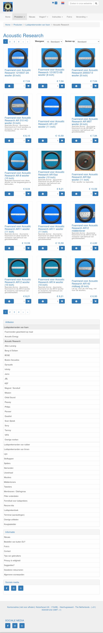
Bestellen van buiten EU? (14, 541)
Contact (7, 551)
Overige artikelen (11, 519)
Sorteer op (70, 41)
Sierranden (8, 468)
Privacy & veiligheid (12, 560)
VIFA (7, 435)
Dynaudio (9, 364)
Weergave (39, 41)
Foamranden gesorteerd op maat (19, 331)
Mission (8, 392)
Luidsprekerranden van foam (16, 327)
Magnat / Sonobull (12, 388)
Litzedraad (8, 472)
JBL (6, 378)
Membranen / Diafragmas (15, 491)
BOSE (7, 355)
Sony (7, 425)
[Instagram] (13, 588)
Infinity (7, 369)
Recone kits (9, 505)
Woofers (7, 477)
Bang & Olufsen (11, 350)
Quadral (8, 416)
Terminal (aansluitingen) (14, 514)
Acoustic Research (13, 341)
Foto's (6, 546)
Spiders (7, 463)
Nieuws (7, 537)
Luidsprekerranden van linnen (16, 449)
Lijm (6, 454)
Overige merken (11, 439)
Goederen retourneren (13, 569)
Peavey (8, 402)
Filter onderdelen (11, 496)
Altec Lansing (10, 345)
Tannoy (8, 430)
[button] (62, 2)
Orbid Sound (10, 397)
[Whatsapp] (20, 588)
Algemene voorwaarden (14, 574)
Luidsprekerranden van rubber (17, 444)
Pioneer (8, 411)
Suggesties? (9, 565)
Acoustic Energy (11, 336)
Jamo (7, 374)
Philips (7, 406)
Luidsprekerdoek (11, 510)
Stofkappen (9, 458)
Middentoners (10, 482)
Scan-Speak (10, 420)
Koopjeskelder (10, 524)
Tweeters (8, 486)
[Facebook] (6, 588)
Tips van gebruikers (12, 555)
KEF (6, 383)
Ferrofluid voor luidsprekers (15, 500)
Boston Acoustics (12, 360)
